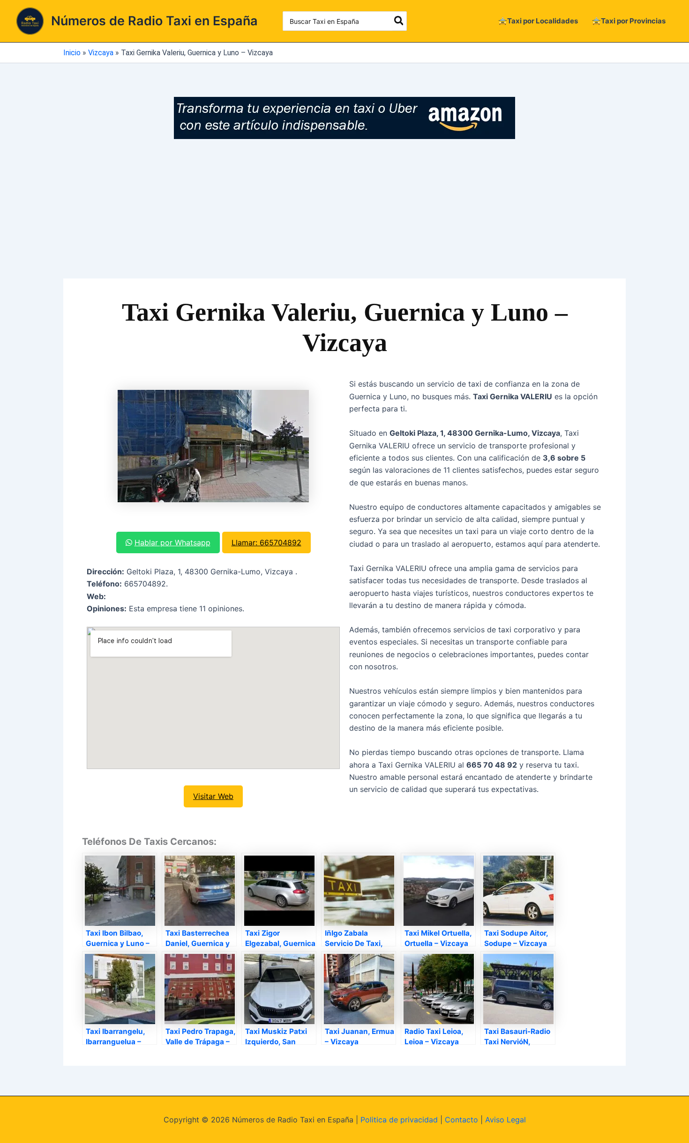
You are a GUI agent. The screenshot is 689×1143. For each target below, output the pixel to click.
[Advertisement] (344, 209)
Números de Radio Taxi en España (154, 21)
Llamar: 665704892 (266, 542)
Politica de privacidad (399, 1119)
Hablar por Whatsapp (172, 542)
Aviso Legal (505, 1119)
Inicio (72, 52)
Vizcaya (100, 52)
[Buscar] (399, 21)
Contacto (461, 1119)
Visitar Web (213, 796)
